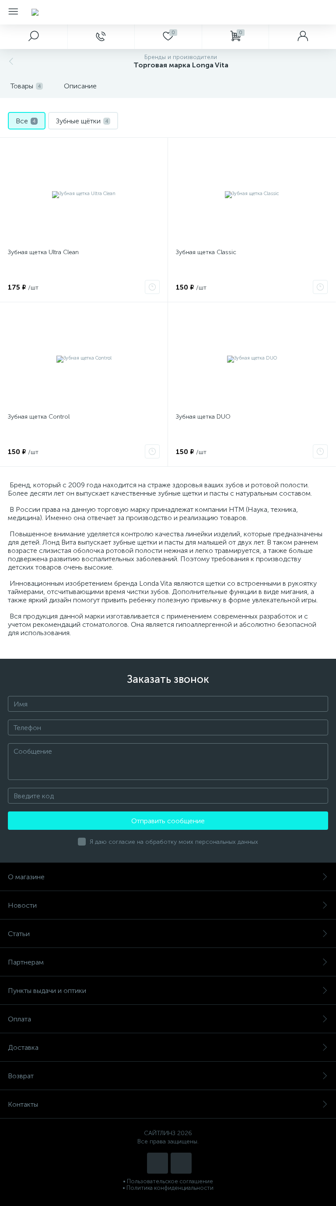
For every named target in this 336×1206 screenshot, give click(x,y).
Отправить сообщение (168, 821)
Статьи (19, 934)
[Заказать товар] (152, 287)
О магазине (26, 877)
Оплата (19, 1019)
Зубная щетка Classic (206, 252)
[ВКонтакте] (157, 1163)
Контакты (23, 1104)
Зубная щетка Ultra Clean (43, 252)
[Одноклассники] (181, 1163)
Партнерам (26, 962)
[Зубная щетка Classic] (252, 194)
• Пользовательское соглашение (168, 1181)
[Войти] (302, 36)
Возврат (21, 1076)
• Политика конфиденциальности (168, 1188)
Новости (22, 905)
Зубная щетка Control (39, 416)
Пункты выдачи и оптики (47, 990)
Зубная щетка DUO (203, 416)
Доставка (23, 1047)
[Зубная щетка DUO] (252, 358)
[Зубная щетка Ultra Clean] (84, 194)
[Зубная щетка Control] (84, 358)
